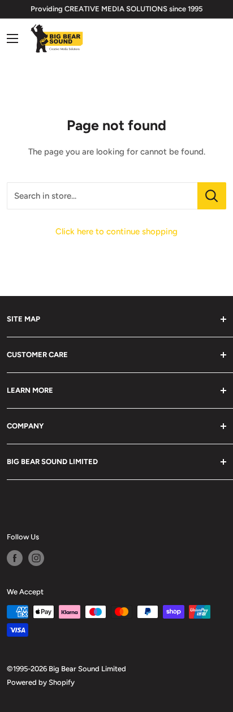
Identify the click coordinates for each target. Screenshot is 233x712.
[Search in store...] (211, 195)
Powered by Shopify (41, 682)
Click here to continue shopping (116, 231)
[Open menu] (12, 38)
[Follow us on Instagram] (36, 558)
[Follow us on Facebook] (15, 558)
